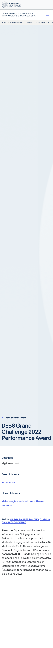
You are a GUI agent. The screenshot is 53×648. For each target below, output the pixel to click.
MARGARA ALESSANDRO (24, 519)
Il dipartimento (16, 22)
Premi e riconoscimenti (15, 418)
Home (4, 22)
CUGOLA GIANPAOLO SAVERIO (26, 521)
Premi (29, 22)
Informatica (8, 482)
